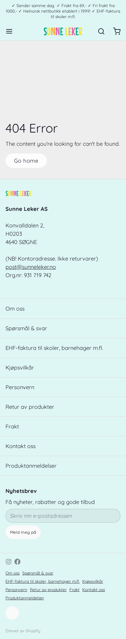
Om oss (15, 308)
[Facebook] (17, 562)
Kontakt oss (20, 446)
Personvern (20, 387)
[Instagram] (9, 562)
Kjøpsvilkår (20, 367)
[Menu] (12, 31)
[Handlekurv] (114, 31)
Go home (26, 160)
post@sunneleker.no (31, 266)
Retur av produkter (30, 406)
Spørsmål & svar (26, 328)
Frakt (12, 426)
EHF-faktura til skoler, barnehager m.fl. (54, 347)
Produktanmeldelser (31, 465)
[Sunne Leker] (62, 31)
